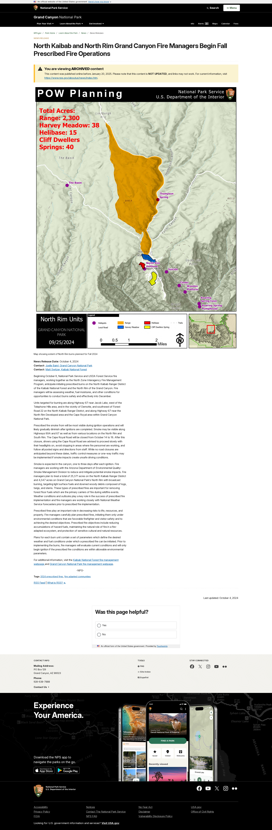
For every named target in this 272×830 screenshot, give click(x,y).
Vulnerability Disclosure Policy (156, 816)
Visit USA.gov (110, 823)
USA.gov (196, 807)
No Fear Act (145, 807)
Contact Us (41, 687)
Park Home (50, 33)
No (104, 634)
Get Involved (95, 23)
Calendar (225, 23)
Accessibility (41, 807)
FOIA (37, 816)
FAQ (142, 666)
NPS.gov (37, 33)
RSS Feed (39, 582)
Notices (90, 807)
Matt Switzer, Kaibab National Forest (66, 369)
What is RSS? (55, 582)
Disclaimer (144, 811)
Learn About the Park (70, 23)
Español (144, 677)
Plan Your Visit (44, 23)
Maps (215, 23)
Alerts (202, 23)
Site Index (145, 671)
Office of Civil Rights (202, 811)
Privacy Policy (42, 811)
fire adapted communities (77, 576)
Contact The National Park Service (106, 811)
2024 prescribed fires (51, 576)
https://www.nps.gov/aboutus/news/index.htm (70, 77)
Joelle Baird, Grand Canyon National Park (68, 365)
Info (192, 23)
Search (214, 7)
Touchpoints (162, 646)
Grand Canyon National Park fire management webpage (81, 564)
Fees (236, 23)
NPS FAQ (91, 816)
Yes (104, 625)
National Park (58, 17)
